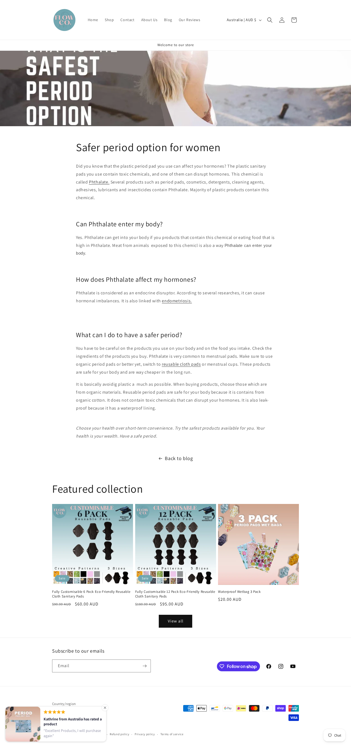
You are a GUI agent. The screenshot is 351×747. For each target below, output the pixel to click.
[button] (270, 20)
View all (175, 621)
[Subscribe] (144, 665)
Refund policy (119, 734)
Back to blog (179, 458)
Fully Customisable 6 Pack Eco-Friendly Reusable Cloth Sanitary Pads (91, 594)
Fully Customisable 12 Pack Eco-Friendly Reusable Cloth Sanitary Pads (175, 594)
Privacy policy (145, 734)
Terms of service (171, 734)
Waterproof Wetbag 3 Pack (239, 592)
